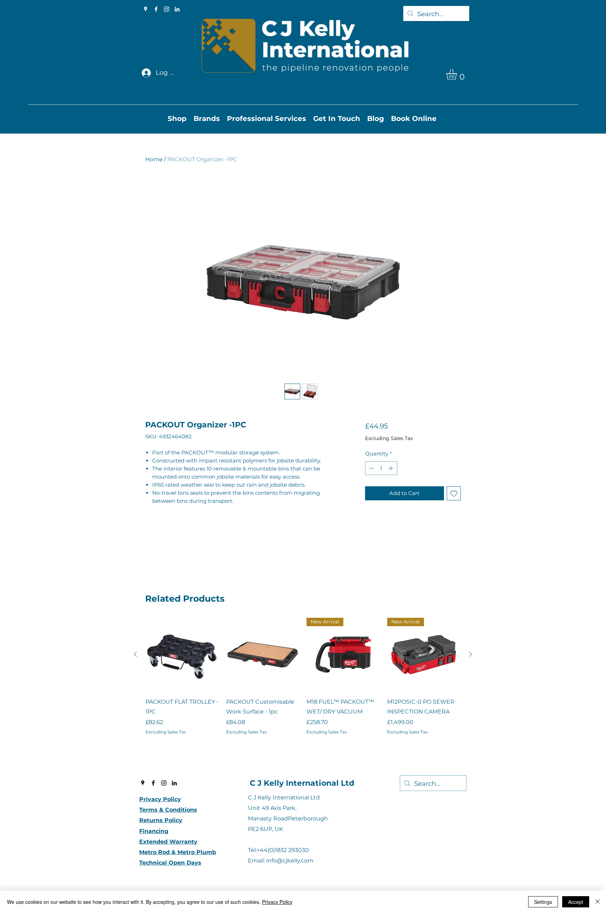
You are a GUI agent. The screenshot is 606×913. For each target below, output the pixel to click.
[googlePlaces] (145, 9)
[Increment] (391, 468)
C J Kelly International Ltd (302, 783)
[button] (458, 74)
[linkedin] (177, 9)
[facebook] (156, 9)
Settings (543, 901)
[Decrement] (371, 468)
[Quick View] (182, 654)
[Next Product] (470, 654)
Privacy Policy (277, 901)
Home (154, 159)
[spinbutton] (381, 468)
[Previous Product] (135, 654)
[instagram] (166, 9)
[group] (303, 686)
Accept (575, 901)
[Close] (597, 901)
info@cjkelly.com (290, 860)
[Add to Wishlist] (454, 493)
